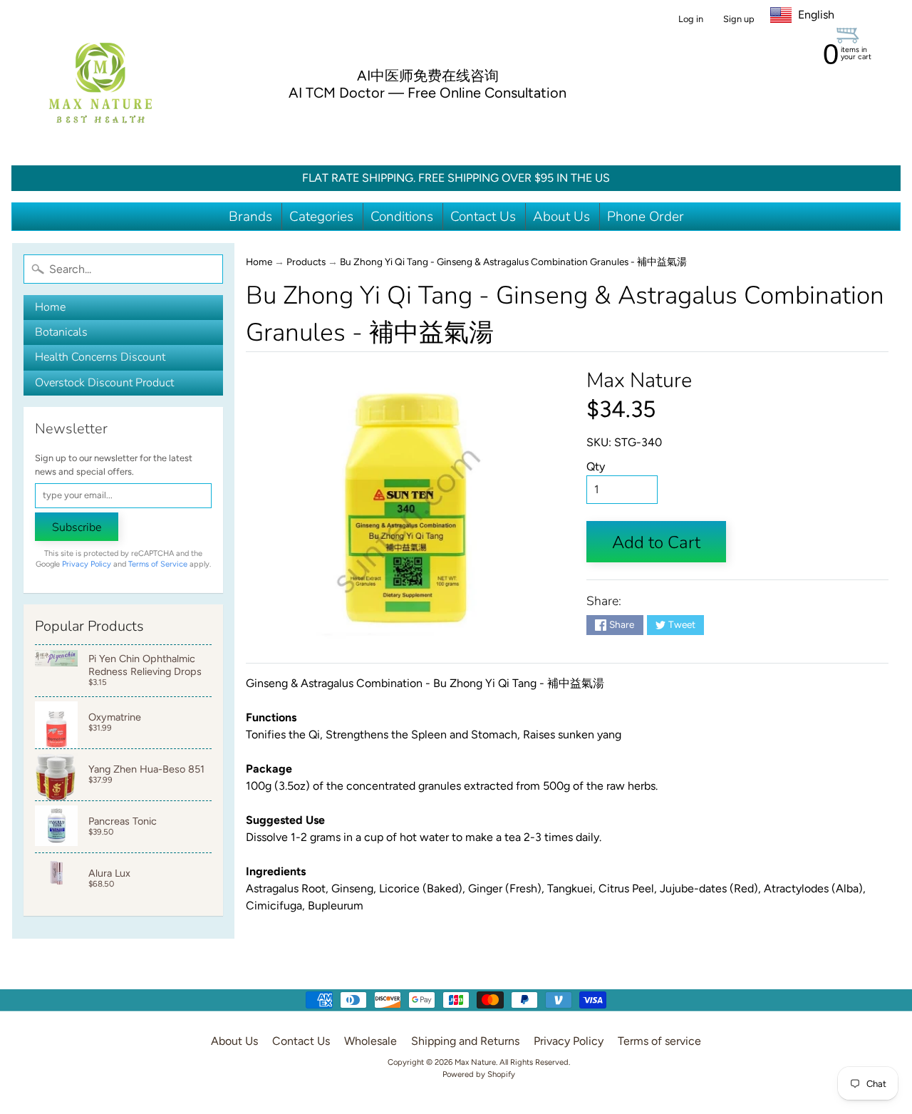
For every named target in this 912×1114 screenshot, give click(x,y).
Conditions (401, 216)
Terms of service (659, 1041)
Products (306, 261)
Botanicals (61, 332)
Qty (595, 466)
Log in (690, 19)
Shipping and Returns (465, 1041)
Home (50, 307)
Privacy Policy (86, 564)
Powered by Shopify (478, 1074)
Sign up (739, 19)
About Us (561, 216)
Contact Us (483, 216)
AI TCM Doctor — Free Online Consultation (427, 93)
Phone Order (645, 216)
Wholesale (370, 1041)
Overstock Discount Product (104, 383)
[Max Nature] (100, 82)
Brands (250, 216)
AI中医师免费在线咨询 (428, 75)
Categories (321, 216)
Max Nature (639, 380)
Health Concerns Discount (100, 357)
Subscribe (76, 527)
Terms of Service (157, 564)
